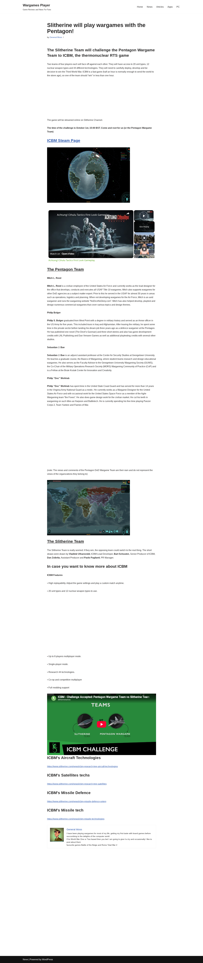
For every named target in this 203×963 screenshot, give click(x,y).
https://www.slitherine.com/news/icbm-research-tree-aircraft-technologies (82, 766)
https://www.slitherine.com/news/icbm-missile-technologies (75, 819)
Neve (25, 959)
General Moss (56, 37)
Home (140, 7)
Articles (160, 7)
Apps (170, 7)
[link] (53, 214)
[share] (127, 213)
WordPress (47, 959)
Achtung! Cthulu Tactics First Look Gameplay (83, 214)
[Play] (144, 238)
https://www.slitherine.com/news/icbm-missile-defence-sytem (76, 801)
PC (178, 7)
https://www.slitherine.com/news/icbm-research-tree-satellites (77, 784)
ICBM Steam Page (63, 140)
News (149, 7)
